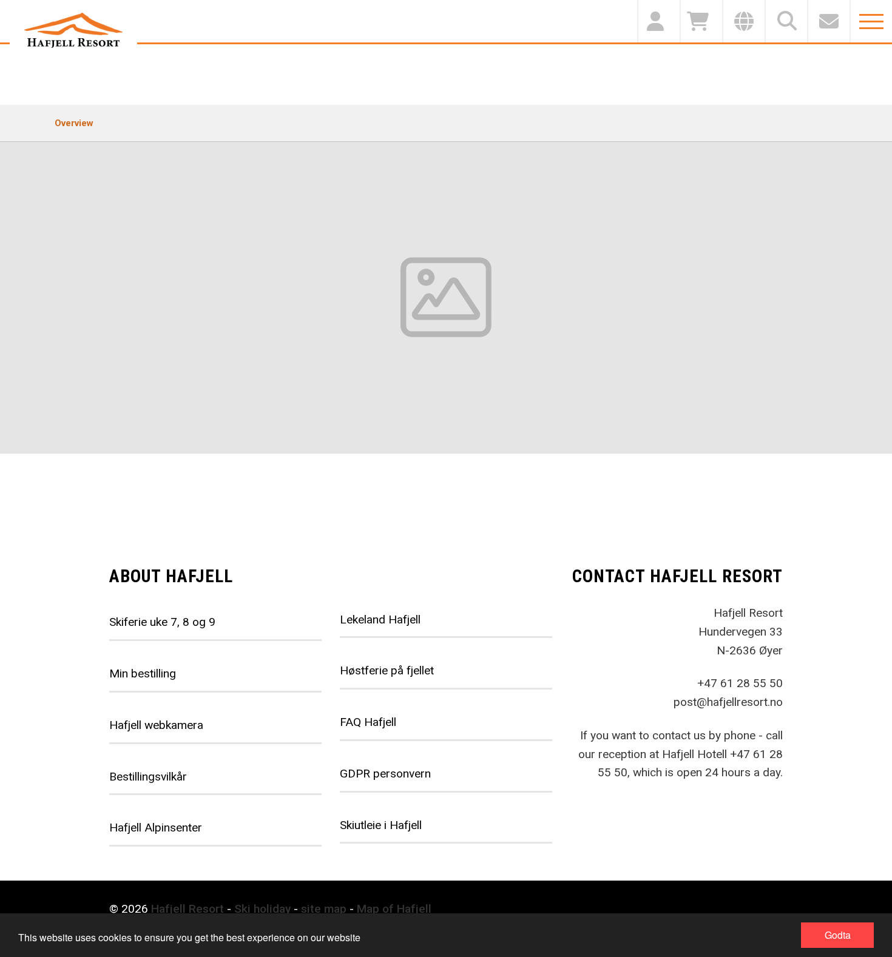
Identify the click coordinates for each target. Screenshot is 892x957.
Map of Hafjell (394, 909)
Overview (74, 123)
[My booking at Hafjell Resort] (658, 21)
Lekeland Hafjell (380, 619)
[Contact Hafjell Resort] (828, 21)
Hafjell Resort (187, 909)
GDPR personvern (385, 774)
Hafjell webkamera (156, 725)
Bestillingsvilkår (148, 777)
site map (323, 909)
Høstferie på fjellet (387, 670)
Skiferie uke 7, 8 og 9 (162, 622)
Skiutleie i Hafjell (381, 825)
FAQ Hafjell (368, 722)
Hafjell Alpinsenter (155, 827)
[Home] (73, 30)
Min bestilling (142, 673)
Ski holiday (262, 909)
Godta (838, 935)
